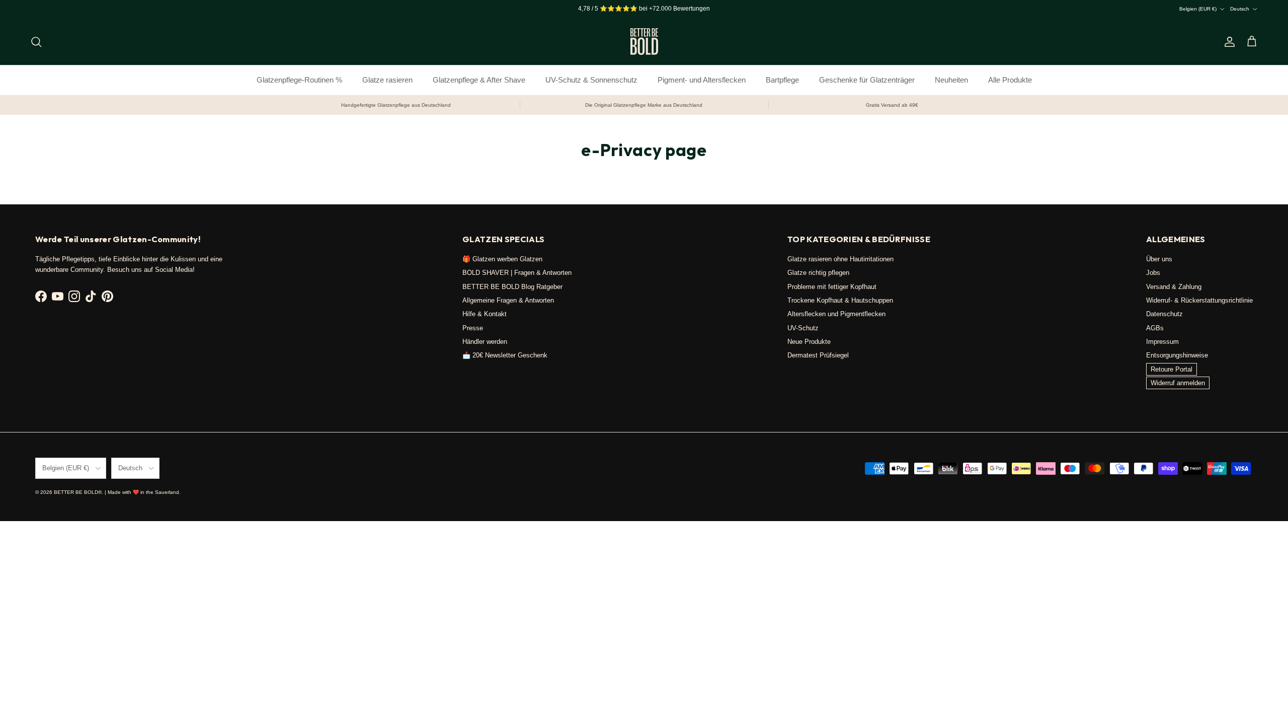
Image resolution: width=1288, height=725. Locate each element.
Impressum (1162, 341)
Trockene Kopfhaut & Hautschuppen (840, 300)
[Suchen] (36, 42)
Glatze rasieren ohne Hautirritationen (840, 259)
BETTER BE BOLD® (78, 492)
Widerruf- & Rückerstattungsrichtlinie (1199, 300)
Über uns (1159, 259)
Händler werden (484, 341)
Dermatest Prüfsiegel (818, 355)
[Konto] (1228, 42)
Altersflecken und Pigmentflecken (836, 314)
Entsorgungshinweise (1177, 355)
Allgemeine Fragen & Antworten (508, 300)
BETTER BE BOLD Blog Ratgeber (512, 287)
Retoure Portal (1171, 369)
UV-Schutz (803, 328)
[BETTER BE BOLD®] (644, 41)
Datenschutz (1164, 314)
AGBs (1155, 328)
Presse (472, 328)
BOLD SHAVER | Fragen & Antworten (517, 272)
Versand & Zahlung (1173, 287)
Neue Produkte (809, 341)
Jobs (1153, 272)
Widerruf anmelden (1178, 383)
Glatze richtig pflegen (818, 272)
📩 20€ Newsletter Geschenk (504, 355)
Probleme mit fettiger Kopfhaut (831, 287)
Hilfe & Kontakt (484, 314)
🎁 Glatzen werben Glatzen (502, 259)
